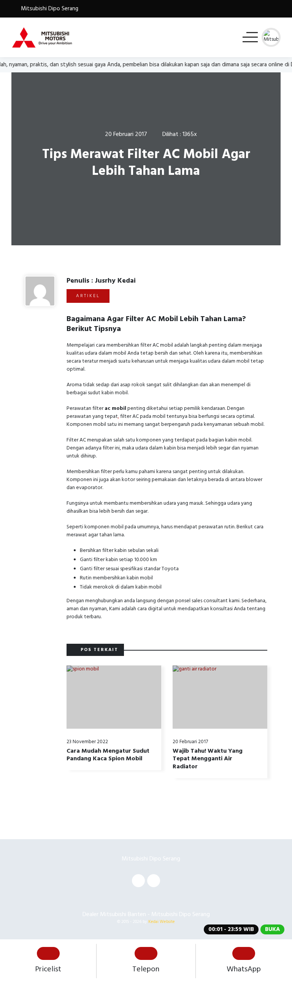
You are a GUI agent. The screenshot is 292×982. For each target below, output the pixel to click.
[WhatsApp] (277, 9)
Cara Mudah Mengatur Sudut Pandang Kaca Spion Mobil (108, 755)
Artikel (88, 296)
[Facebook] (138, 880)
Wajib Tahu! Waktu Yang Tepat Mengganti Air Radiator (208, 759)
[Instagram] (153, 880)
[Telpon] (256, 9)
